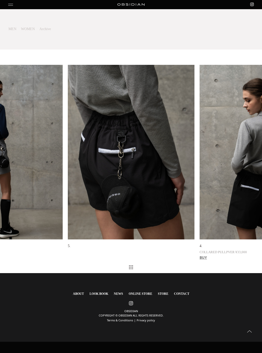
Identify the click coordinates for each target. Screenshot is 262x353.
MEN (12, 29)
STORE (163, 294)
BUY (71, 257)
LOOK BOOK (99, 294)
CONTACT (181, 294)
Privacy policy (146, 320)
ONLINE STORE (140, 294)
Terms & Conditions (120, 320)
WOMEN (28, 29)
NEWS (118, 294)
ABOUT (78, 294)
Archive (45, 29)
